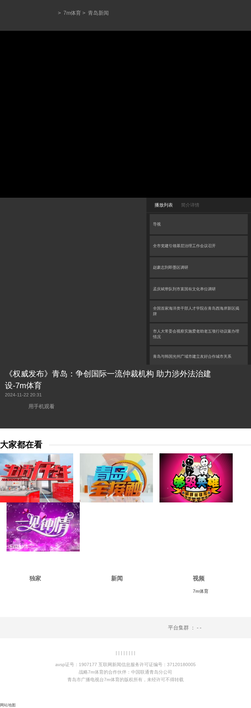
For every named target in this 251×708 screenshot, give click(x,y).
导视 (157, 224)
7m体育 (72, 13)
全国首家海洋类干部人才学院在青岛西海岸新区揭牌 (196, 311)
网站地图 (8, 705)
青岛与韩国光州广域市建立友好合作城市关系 (192, 356)
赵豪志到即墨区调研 (170, 267)
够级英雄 (172, 546)
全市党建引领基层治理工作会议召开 (184, 246)
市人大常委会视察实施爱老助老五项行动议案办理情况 (196, 334)
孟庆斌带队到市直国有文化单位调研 (184, 289)
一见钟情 (19, 546)
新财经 (96, 546)
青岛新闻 (98, 13)
